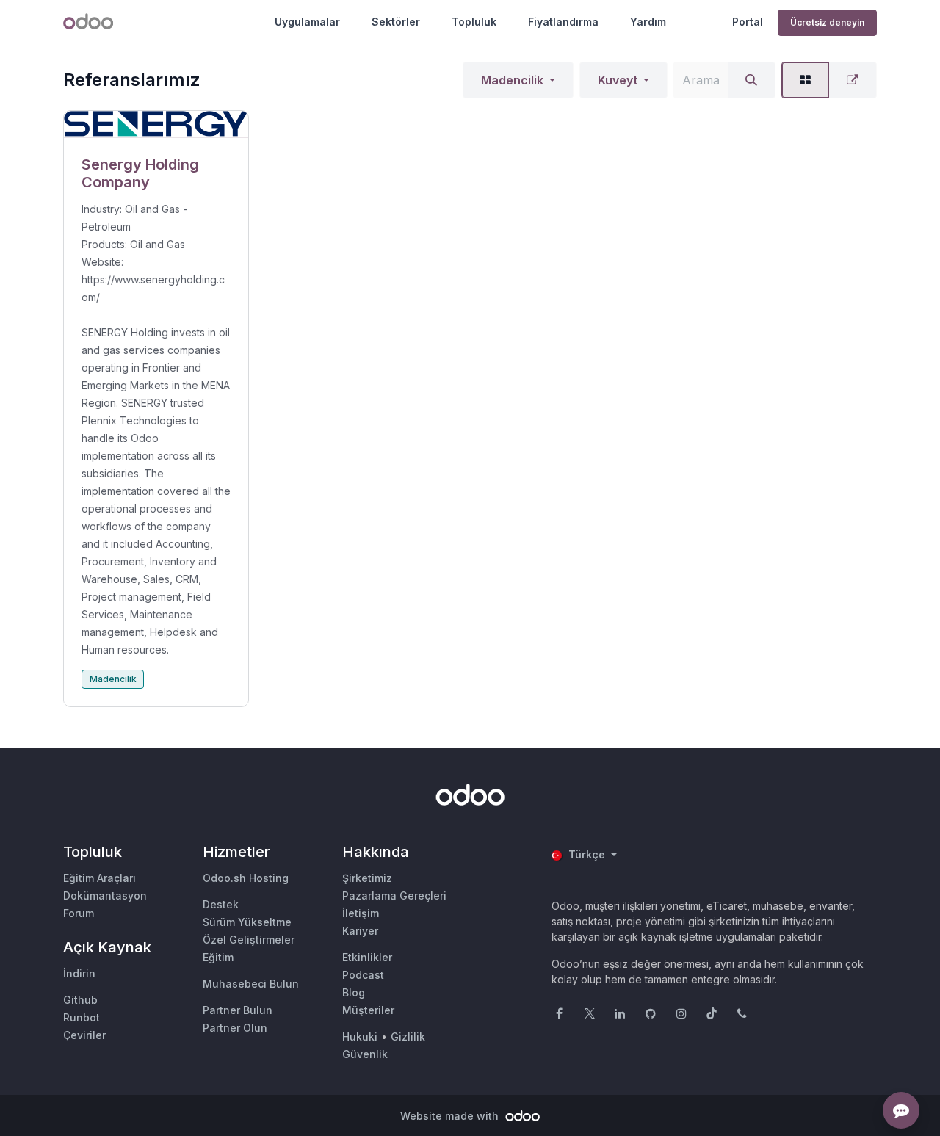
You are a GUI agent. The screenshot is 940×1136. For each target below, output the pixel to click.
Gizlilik (408, 1036)
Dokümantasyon (105, 895)
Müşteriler (368, 1010)
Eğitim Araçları (99, 878)
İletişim (360, 913)
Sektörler (396, 21)
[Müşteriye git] (156, 124)
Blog (353, 992)
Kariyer (360, 931)
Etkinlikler (367, 957)
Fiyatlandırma (563, 21)
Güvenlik (365, 1054)
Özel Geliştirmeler (248, 939)
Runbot (81, 1017)
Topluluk (474, 21)
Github (80, 1000)
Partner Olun (235, 1027)
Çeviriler (84, 1035)
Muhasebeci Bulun (251, 983)
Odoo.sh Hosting (246, 878)
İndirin (79, 973)
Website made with (451, 1116)
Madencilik (512, 80)
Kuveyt (617, 80)
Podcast (363, 975)
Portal (747, 21)
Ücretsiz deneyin (827, 22)
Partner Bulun (237, 1010)
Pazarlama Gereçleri (394, 895)
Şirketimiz (367, 878)
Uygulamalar (307, 21)
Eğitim (218, 957)
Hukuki (359, 1036)
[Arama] (751, 80)
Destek (221, 904)
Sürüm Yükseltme (247, 922)
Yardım (648, 21)
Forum (78, 913)
